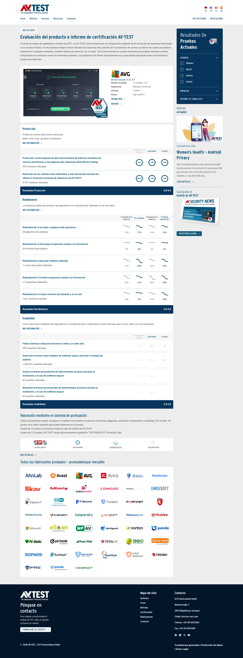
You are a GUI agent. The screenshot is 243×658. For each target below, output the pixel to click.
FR (216, 11)
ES (221, 11)
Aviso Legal (182, 649)
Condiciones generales (187, 645)
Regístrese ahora (188, 233)
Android (189, 75)
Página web (116, 99)
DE (206, 11)
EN (211, 11)
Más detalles (27, 455)
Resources (58, 18)
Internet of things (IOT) (191, 99)
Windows (190, 63)
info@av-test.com (189, 616)
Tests (22, 18)
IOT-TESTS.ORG (199, 18)
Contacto (71, 18)
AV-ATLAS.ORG (216, 18)
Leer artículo (184, 181)
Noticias (33, 18)
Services (45, 18)
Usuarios (184, 57)
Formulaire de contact (34, 629)
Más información (31, 143)
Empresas (184, 91)
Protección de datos (212, 645)
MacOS (189, 69)
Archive (115, 103)
